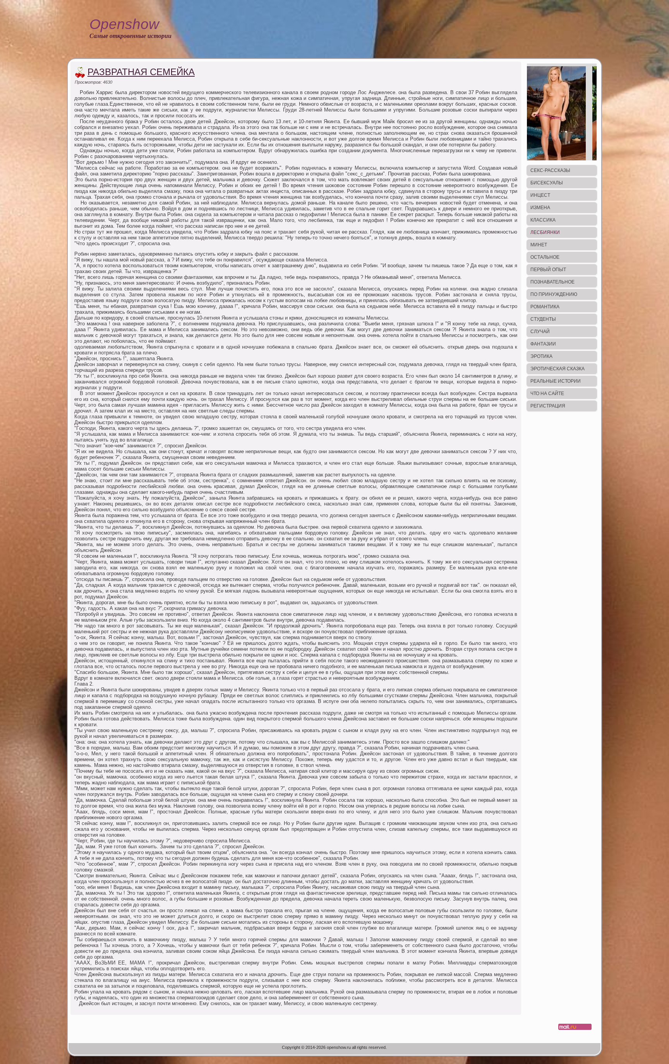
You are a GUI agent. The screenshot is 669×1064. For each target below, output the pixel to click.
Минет (538, 245)
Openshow (124, 24)
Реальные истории (555, 381)
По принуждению (553, 294)
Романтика (544, 306)
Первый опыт (548, 269)
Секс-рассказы (550, 170)
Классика (543, 220)
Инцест (540, 195)
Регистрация (547, 406)
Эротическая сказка (557, 368)
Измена (540, 207)
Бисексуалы (546, 183)
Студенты (543, 319)
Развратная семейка (141, 72)
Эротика (541, 356)
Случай (540, 331)
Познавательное (552, 282)
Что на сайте (547, 393)
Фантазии (543, 344)
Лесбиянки (545, 232)
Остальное (544, 257)
